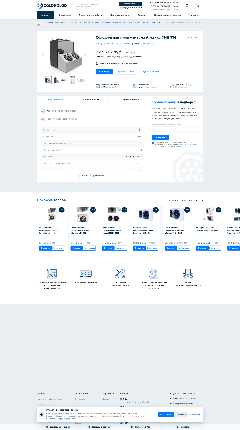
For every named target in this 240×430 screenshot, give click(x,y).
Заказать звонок (130, 4)
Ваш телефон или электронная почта (166, 124)
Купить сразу (58, 248)
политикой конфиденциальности (185, 145)
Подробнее (195, 415)
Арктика (135, 44)
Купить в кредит (151, 71)
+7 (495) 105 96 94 (160, 2)
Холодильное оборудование (49, 399)
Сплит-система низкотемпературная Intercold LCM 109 (79, 230)
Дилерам (106, 399)
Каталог (45, 15)
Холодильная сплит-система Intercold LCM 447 (208, 229)
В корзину (104, 72)
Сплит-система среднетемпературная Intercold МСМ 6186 (174, 230)
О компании (64, 15)
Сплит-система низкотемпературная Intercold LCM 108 (48, 230)
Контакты (194, 15)
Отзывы (78, 423)
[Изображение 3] (64, 80)
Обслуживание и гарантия (167, 15)
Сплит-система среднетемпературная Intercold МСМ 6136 (111, 230)
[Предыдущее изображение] (43, 55)
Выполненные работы (90, 15)
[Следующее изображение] (85, 55)
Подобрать (160, 138)
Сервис (141, 15)
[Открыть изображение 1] (64, 54)
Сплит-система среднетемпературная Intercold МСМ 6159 (143, 230)
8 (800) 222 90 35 (160, 6)
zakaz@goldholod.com (130, 7)
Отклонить (181, 415)
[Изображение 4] (72, 80)
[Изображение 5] (81, 80)
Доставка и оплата (120, 15)
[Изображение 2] (56, 80)
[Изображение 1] (48, 80)
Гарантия (79, 404)
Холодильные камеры (46, 404)
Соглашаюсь (166, 415)
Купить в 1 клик (126, 72)
